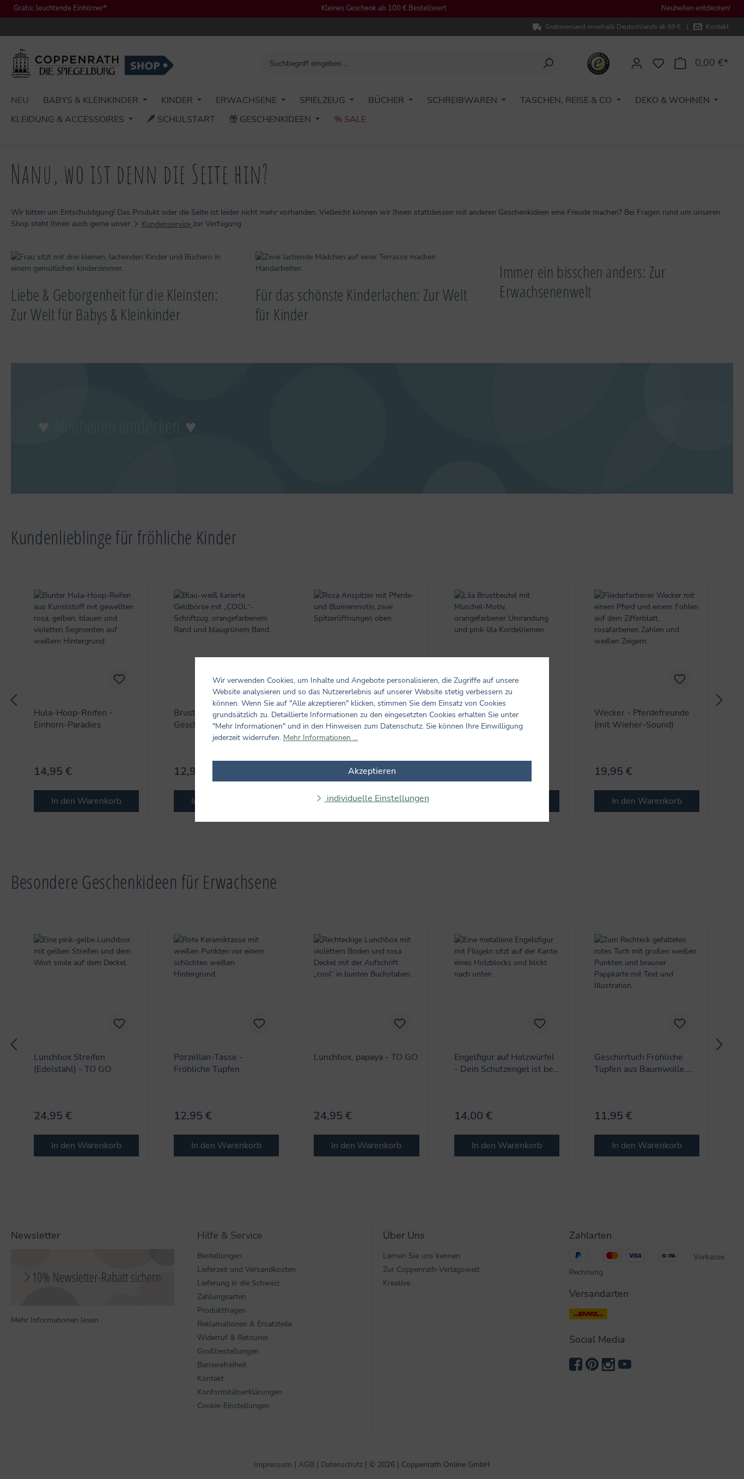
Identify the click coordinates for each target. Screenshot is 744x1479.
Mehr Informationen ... (320, 737)
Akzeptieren (372, 771)
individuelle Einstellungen (377, 798)
